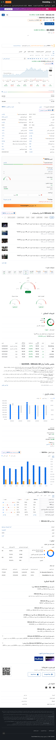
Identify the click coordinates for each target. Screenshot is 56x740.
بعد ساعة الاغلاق (7, 6)
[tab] (51, 272)
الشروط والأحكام (51, 730)
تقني (25, 51)
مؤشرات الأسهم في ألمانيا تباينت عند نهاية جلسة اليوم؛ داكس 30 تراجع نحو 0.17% (35, 247)
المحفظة (53, 701)
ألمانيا (3, 535)
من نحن (25, 695)
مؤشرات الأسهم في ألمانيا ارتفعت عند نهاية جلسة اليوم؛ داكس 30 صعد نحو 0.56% (35, 224)
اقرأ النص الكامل (5, 385)
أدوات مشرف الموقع (51, 704)
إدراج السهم (32, 55)
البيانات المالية (31, 51)
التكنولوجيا (4, 530)
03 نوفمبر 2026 (5, 117)
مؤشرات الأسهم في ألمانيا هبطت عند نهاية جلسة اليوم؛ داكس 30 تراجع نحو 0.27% (35, 231)
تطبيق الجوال (52, 698)
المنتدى (20, 51)
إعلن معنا (25, 698)
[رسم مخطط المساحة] (51, 58)
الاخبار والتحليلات (40, 51)
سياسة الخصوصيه (43, 730)
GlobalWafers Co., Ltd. (48, 575)
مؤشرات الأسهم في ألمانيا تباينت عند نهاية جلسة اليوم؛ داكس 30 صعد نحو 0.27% (35, 255)
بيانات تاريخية (37, 55)
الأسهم (53, 6)
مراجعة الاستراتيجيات (17, 45)
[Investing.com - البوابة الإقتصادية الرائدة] (47, 2)
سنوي (53, 455)
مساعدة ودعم (24, 701)
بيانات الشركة (47, 55)
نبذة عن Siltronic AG (47, 521)
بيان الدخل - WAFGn (48, 452)
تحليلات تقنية (50, 267)
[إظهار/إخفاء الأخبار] (25, 58)
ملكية (42, 55)
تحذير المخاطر (36, 730)
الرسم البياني (48, 51)
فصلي (49, 455)
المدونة (53, 695)
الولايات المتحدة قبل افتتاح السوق (19, 6)
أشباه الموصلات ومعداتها (6, 527)
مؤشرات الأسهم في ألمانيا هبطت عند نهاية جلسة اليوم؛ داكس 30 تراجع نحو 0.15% (35, 239)
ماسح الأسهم (47, 6)
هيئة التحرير (24, 704)
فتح (34, 514)
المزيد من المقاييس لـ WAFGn (8, 106)
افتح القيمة (5, 91)
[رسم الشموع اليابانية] (53, 58)
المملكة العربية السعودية (38, 6)
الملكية (52, 541)
